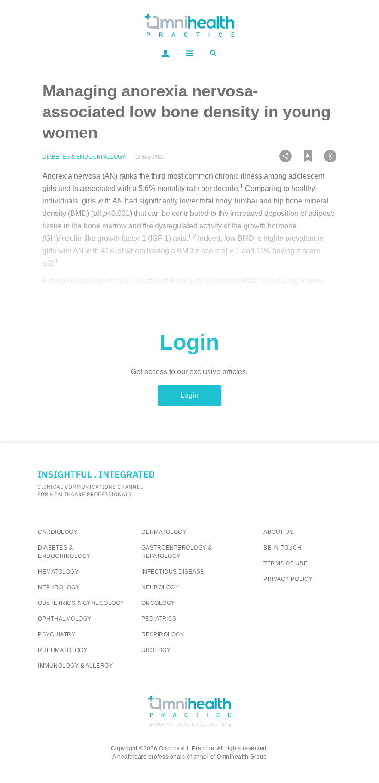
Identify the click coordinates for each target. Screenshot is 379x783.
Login (189, 395)
